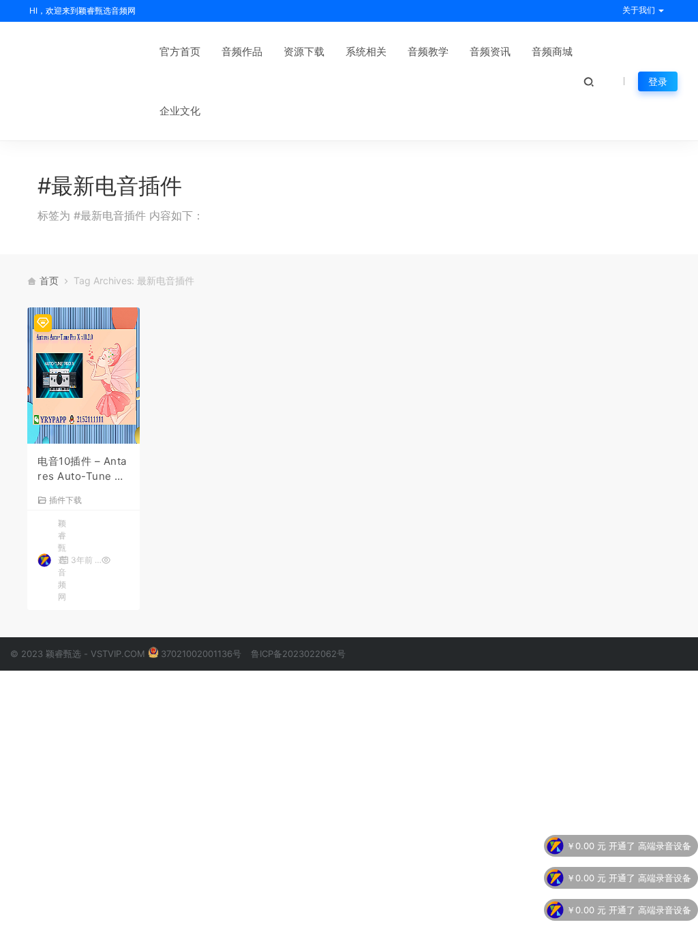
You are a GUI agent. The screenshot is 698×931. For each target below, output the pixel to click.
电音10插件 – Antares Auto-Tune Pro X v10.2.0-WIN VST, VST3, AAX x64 (83, 470)
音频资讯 (490, 51)
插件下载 (65, 499)
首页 (49, 280)
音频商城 (552, 51)
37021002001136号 (201, 653)
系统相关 (366, 51)
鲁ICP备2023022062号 (298, 653)
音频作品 (242, 51)
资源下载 (304, 51)
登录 (657, 81)
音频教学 (428, 51)
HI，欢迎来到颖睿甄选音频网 (81, 10)
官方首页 (180, 51)
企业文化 (180, 110)
